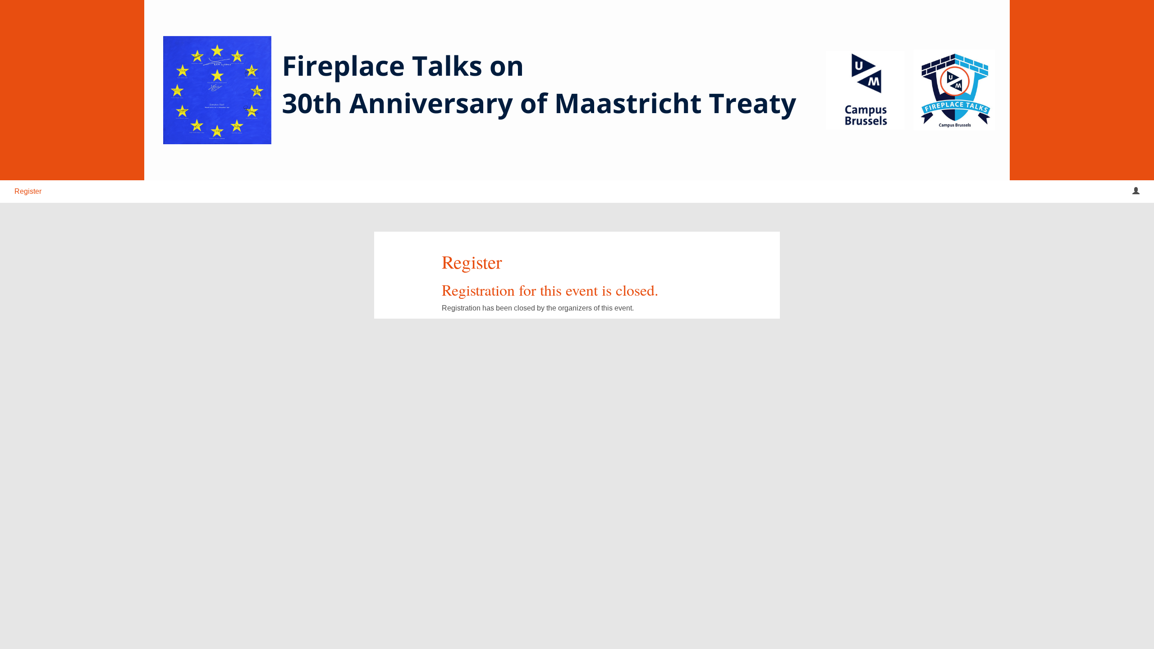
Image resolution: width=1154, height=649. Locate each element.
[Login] (1136, 191)
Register (27, 191)
